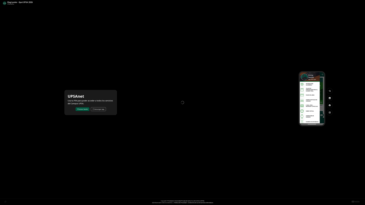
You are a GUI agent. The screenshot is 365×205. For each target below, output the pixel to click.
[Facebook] (329, 105)
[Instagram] (329, 112)
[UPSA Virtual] (329, 91)
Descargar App (99, 109)
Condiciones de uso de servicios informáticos (200, 202)
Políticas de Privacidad (180, 202)
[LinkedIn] (329, 98)
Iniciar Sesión (83, 109)
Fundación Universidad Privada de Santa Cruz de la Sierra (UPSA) (186, 201)
